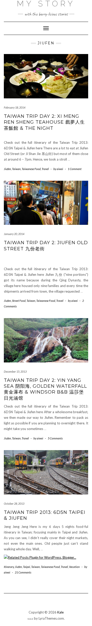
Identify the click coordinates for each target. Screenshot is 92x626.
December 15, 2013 (15, 371)
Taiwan (16, 169)
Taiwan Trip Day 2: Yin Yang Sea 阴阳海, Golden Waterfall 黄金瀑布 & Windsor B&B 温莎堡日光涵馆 (45, 389)
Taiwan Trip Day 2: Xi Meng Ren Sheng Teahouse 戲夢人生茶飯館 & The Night (44, 122)
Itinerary (9, 566)
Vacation (74, 566)
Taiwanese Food (31, 169)
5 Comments (55, 438)
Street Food (19, 300)
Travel (45, 169)
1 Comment (75, 169)
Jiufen (7, 169)
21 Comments (23, 572)
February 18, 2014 (14, 107)
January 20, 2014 (14, 234)
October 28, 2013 (14, 503)
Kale (60, 612)
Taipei (26, 566)
